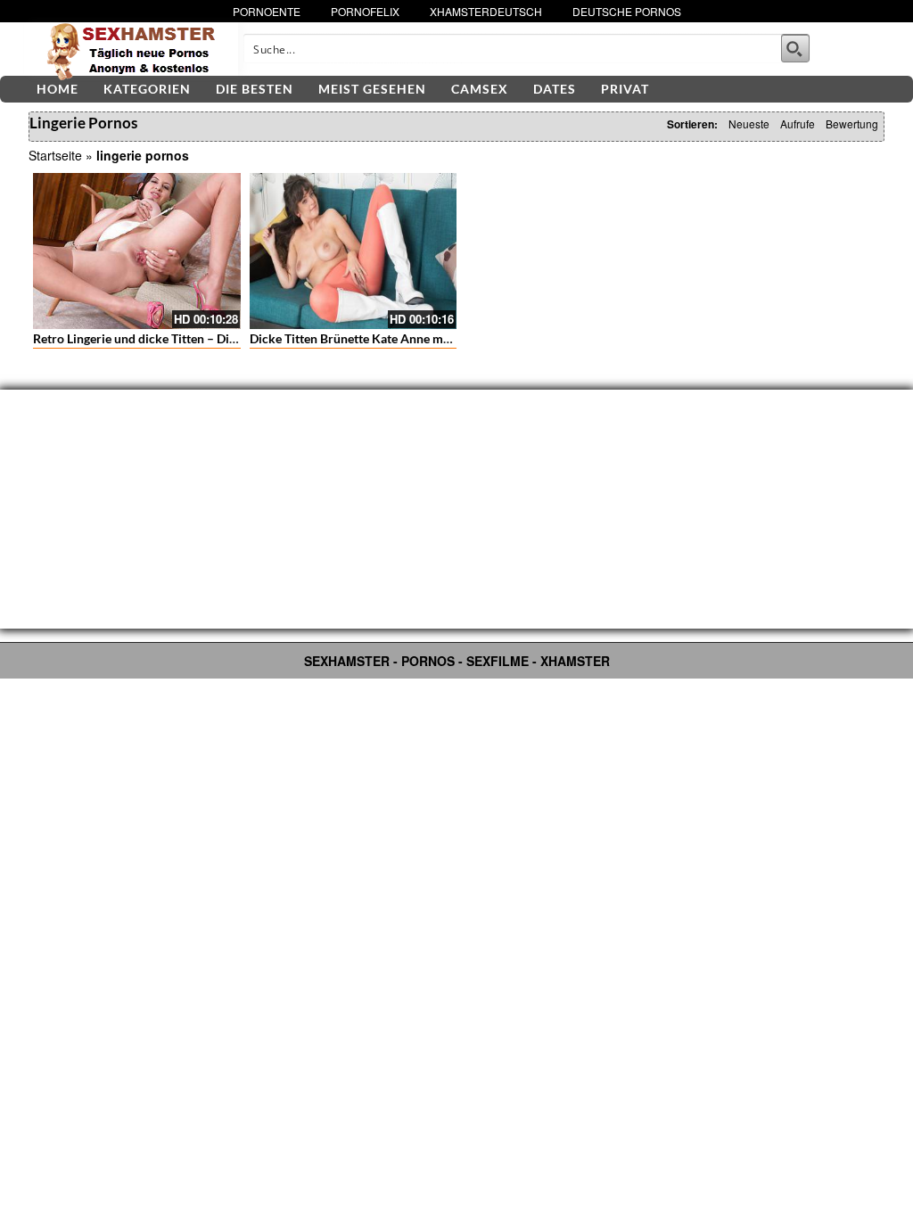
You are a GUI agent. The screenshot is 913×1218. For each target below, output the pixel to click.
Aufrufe (797, 123)
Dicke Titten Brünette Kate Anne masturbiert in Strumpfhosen (422, 338)
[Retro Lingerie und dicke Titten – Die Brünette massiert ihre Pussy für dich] (137, 250)
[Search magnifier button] (795, 48)
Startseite (55, 155)
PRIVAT (625, 88)
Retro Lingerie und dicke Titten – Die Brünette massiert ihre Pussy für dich (238, 338)
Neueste (748, 123)
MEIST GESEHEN (372, 88)
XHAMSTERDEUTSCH (486, 11)
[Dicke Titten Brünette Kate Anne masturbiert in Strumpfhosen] (353, 250)
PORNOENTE (266, 11)
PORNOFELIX (365, 11)
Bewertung (852, 123)
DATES (554, 88)
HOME (57, 88)
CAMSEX (479, 88)
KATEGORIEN (147, 88)
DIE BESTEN (254, 88)
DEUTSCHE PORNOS (626, 11)
